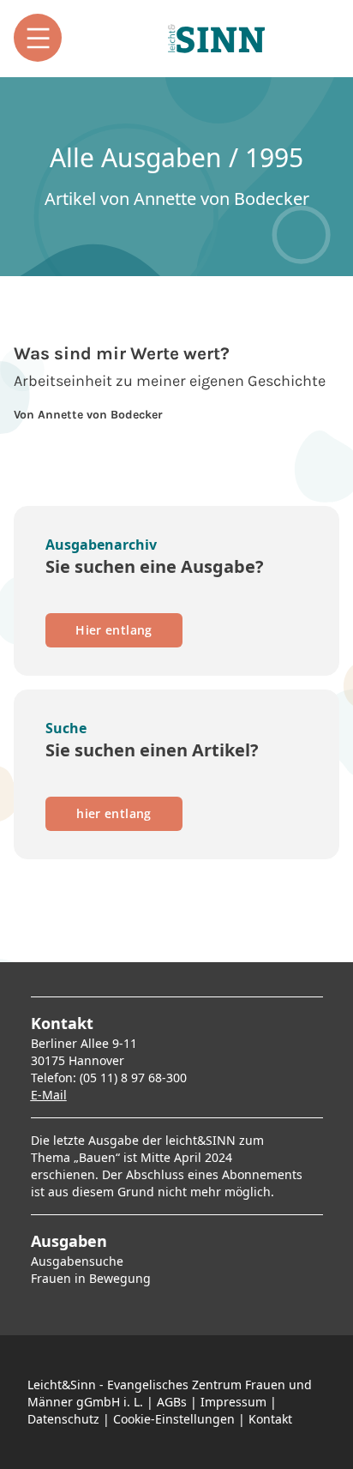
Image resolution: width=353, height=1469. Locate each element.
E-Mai (47, 1095)
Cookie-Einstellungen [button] (174, 1419)
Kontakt (270, 1419)
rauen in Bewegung (94, 1278)
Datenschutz (63, 1419)
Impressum (233, 1402)
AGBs (172, 1402)
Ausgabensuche (77, 1261)
